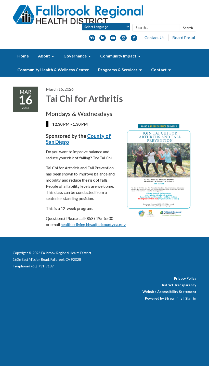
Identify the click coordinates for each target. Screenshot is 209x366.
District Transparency (178, 285)
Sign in (190, 298)
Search (188, 28)
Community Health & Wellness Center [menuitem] (53, 69)
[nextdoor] (92, 39)
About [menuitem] (44, 55)
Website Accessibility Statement (169, 292)
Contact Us (154, 37)
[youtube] (113, 39)
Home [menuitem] (23, 55)
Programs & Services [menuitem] (118, 69)
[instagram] (123, 39)
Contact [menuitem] (159, 69)
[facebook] (134, 39)
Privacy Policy (185, 278)
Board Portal (183, 37)
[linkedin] (102, 39)
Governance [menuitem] (75, 55)
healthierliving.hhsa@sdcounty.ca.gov (93, 224)
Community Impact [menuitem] (118, 55)
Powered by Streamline (163, 298)
